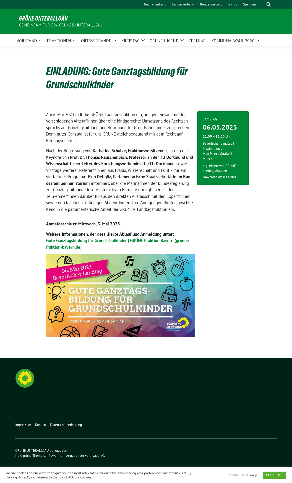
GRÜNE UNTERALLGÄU (43, 18)
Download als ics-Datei (219, 177)
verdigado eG (94, 455)
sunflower (50, 455)
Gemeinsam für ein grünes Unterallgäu (60, 25)
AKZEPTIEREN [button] (275, 475)
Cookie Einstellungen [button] (244, 475)
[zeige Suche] (268, 4)
